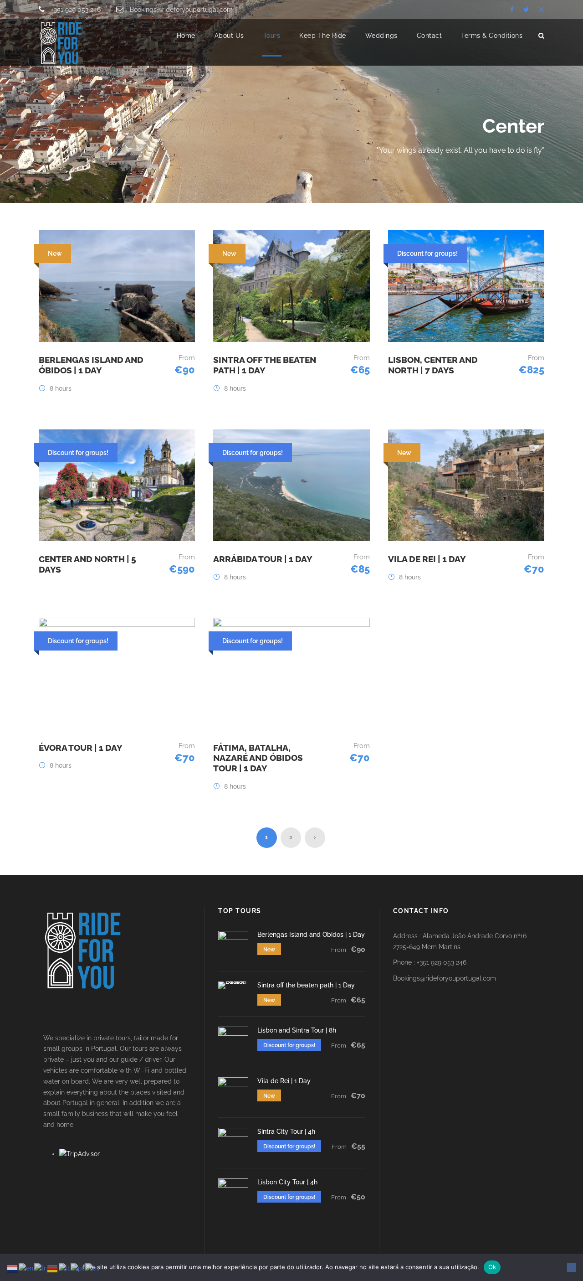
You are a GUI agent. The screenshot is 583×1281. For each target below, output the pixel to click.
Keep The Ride (322, 35)
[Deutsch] (53, 1268)
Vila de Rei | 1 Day (427, 559)
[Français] (40, 1268)
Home (186, 35)
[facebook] (512, 9)
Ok (492, 1267)
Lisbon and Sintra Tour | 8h (296, 1030)
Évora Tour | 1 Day (81, 748)
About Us (229, 35)
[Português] (78, 1268)
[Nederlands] (13, 1268)
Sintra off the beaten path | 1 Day (264, 365)
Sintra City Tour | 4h (286, 1131)
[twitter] (526, 9)
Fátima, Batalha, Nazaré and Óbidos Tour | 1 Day (258, 758)
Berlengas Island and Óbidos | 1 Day (91, 365)
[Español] (92, 1268)
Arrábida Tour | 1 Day (262, 559)
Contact (429, 35)
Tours (272, 35)
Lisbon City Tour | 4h (287, 1182)
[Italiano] (65, 1268)
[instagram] (541, 9)
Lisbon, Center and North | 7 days (433, 365)
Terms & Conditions (491, 35)
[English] (26, 1268)
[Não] (571, 1267)
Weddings (381, 35)
